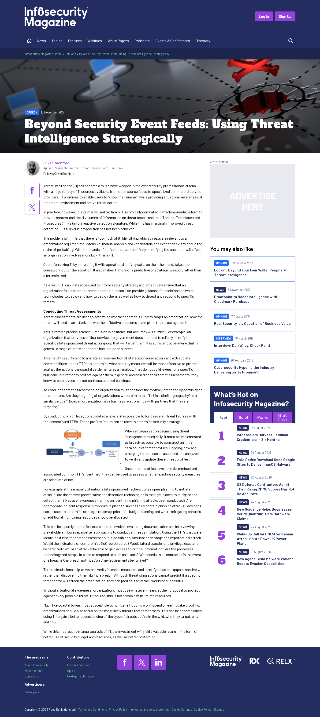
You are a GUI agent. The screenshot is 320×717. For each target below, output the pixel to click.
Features (75, 40)
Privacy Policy (118, 709)
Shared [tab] (243, 417)
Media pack (32, 692)
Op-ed (71, 671)
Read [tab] (223, 417)
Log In (264, 16)
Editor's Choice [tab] (282, 417)
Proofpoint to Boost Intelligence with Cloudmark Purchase (245, 299)
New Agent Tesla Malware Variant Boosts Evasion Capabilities (265, 561)
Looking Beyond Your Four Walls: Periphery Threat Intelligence (250, 272)
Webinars (94, 40)
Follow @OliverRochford (58, 174)
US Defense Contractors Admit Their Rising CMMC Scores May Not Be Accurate (265, 489)
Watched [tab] (262, 417)
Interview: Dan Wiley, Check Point (242, 345)
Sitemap (218, 709)
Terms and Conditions (92, 709)
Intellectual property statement (149, 709)
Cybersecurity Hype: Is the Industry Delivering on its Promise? (244, 369)
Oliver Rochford (56, 163)
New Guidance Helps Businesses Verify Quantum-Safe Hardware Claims (264, 514)
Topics (57, 40)
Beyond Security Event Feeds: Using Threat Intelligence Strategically (124, 54)
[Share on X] (32, 207)
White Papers (118, 40)
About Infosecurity (36, 665)
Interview (223, 338)
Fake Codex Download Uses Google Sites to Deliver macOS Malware (266, 461)
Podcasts (142, 40)
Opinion (31, 112)
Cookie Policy (202, 709)
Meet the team (34, 671)
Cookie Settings (181, 709)
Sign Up (285, 16)
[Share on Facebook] (32, 190)
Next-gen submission (81, 676)
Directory (203, 40)
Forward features (78, 665)
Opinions (70, 54)
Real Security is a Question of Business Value (252, 323)
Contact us (32, 676)
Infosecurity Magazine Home (43, 54)
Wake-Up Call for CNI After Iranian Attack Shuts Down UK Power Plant (265, 538)
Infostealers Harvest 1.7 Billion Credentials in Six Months (262, 437)
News (41, 40)
